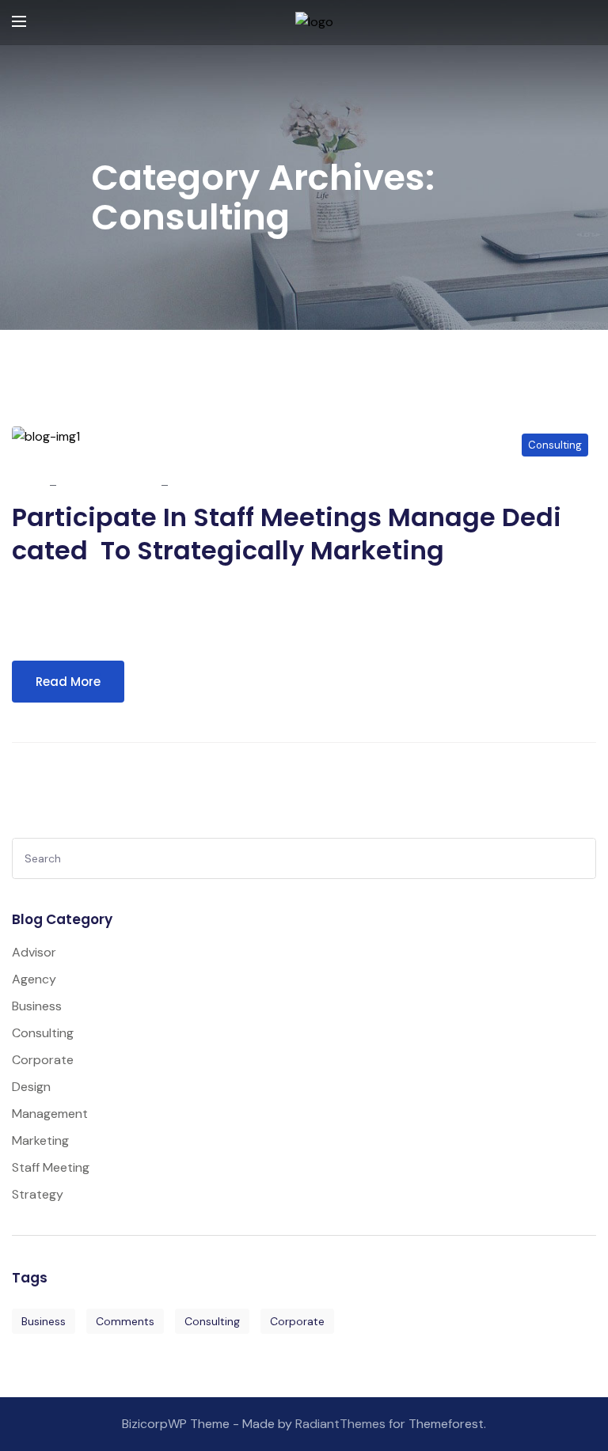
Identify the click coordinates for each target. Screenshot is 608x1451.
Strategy (37, 1194)
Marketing (40, 1140)
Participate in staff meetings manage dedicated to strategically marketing (286, 533)
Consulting (555, 445)
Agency (34, 979)
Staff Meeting (50, 1167)
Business (37, 1006)
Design (31, 1086)
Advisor (34, 952)
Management (50, 1113)
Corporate (43, 1059)
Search (579, 861)
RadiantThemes (342, 1423)
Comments (125, 1321)
